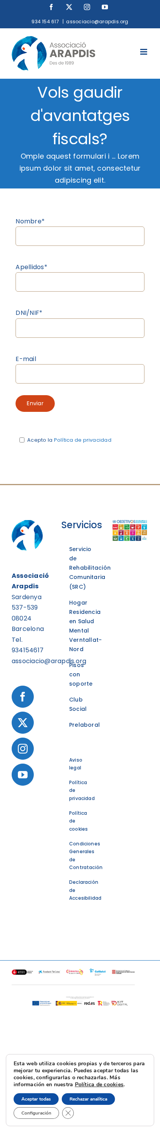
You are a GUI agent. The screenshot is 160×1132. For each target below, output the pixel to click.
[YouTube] (23, 775)
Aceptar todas (36, 1099)
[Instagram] (23, 749)
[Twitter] (23, 723)
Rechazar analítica (88, 1099)
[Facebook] (23, 697)
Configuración (36, 1113)
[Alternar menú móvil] (144, 52)
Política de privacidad (82, 440)
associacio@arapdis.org (97, 21)
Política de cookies (99, 1084)
